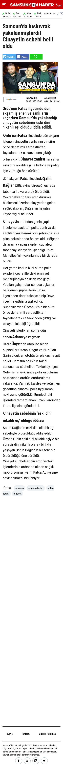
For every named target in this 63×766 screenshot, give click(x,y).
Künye (10, 733)
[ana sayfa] (58, 4)
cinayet (17, 493)
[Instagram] (35, 760)
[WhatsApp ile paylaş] (36, 57)
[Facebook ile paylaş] (22, 57)
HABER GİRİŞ (31, 98)
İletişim (26, 733)
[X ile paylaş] (9, 57)
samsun (19, 488)
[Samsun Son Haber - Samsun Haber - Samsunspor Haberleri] (31, 5)
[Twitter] (27, 760)
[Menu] (4, 5)
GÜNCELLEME (50, 98)
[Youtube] (44, 760)
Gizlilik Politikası (47, 733)
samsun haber (36, 488)
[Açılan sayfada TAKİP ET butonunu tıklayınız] (11, 99)
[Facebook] (18, 760)
